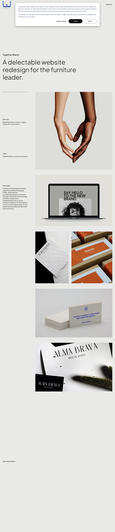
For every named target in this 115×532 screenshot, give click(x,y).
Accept (75, 21)
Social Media (15, 124)
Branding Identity (8, 122)
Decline (90, 21)
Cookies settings (61, 21)
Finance (17, 122)
